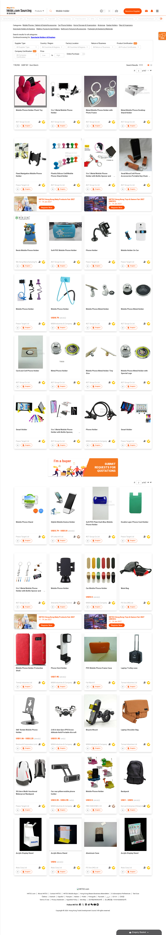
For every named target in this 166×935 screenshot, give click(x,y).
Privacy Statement (58, 900)
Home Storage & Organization (84, 25)
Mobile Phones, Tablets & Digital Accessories (40, 25)
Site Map (83, 900)
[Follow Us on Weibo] (89, 904)
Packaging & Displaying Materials (100, 29)
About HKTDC (43, 893)
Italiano (76, 897)
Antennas (101, 25)
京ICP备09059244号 (95, 900)
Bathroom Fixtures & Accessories (73, 29)
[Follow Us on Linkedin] (86, 904)
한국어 (114, 897)
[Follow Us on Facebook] (80, 904)
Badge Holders (112, 25)
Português (92, 897)
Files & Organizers (126, 25)
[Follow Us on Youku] (97, 904)
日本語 (122, 897)
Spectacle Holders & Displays (24, 29)
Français (69, 897)
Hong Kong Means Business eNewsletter (94, 893)
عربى (108, 897)
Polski (84, 897)
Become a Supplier (132, 11)
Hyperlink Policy (71, 900)
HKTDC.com (31, 893)
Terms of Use (44, 900)
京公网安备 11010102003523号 (115, 900)
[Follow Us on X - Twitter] (83, 904)
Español (60, 897)
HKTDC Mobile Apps (70, 893)
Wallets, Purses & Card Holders (48, 29)
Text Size (136, 893)
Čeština (44, 897)
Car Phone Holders (65, 25)
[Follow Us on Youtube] (95, 904)
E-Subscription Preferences (120, 893)
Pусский (101, 897)
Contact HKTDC (55, 893)
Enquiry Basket (139, 932)
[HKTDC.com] (83, 889)
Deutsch (52, 897)
